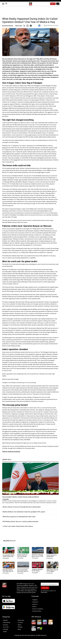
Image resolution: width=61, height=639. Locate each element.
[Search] (6, 3)
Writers (34, 606)
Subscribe (45, 588)
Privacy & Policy (36, 611)
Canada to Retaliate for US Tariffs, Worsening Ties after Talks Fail (38, 572)
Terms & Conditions (37, 609)
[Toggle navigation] (3, 3)
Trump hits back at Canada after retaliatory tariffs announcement (51, 557)
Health (5, 631)
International (6, 622)
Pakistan (5, 620)
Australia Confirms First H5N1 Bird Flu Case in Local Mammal (8, 572)
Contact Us (35, 602)
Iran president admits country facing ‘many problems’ (20, 497)
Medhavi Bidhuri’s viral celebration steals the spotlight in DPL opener (24, 512)
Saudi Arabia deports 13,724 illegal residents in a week (52, 571)
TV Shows (20, 622)
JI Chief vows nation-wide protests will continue (18, 526)
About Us (34, 604)
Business (5, 625)
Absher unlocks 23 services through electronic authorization (22, 507)
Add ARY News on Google (52, 25)
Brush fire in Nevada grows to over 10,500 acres (38, 556)
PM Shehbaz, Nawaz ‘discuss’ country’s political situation (20, 521)
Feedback (34, 600)
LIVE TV (53, 4)
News (6, 459)
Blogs (19, 629)
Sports (19, 625)
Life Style (5, 629)
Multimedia (21, 620)
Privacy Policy (44, 592)
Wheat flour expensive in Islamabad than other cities (19, 516)
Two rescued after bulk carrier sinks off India (23, 571)
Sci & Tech (6, 627)
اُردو (58, 4)
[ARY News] (30, 3)
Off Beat (20, 627)
